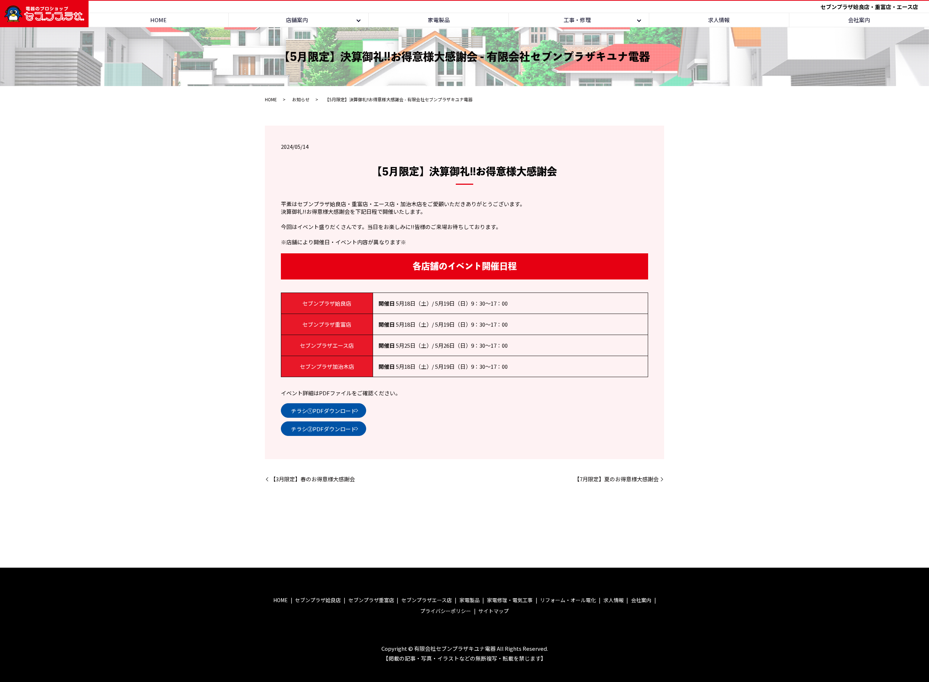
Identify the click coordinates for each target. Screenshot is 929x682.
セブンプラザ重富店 (371, 600)
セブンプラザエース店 (426, 600)
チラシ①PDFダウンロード (323, 410)
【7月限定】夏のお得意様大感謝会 (616, 479)
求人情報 (719, 20)
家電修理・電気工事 (510, 600)
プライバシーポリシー (445, 610)
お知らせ (301, 99)
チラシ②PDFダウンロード (323, 429)
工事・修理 (577, 20)
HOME (158, 20)
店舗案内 (297, 20)
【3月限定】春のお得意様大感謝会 (312, 479)
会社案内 (859, 20)
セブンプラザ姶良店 (318, 600)
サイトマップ (493, 610)
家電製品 (439, 20)
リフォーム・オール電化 (568, 600)
